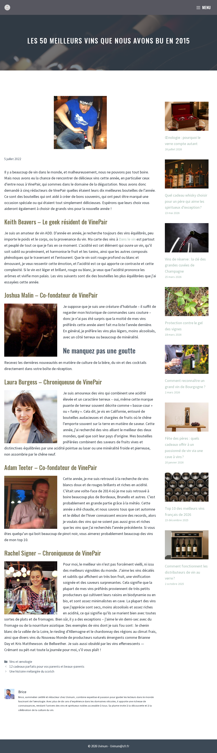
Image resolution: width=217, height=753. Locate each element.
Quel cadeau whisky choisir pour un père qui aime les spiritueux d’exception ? (186, 201)
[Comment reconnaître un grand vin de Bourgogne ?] (187, 370)
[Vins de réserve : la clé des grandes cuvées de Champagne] (187, 249)
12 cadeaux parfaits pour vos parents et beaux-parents (46, 666)
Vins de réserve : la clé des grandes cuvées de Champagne (185, 265)
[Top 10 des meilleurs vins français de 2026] (187, 498)
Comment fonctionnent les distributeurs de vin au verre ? (186, 572)
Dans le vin (127, 239)
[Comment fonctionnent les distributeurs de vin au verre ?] (187, 556)
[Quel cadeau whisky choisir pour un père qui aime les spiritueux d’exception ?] (187, 185)
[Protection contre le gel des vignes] (187, 313)
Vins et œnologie (20, 662)
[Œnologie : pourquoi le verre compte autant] (187, 127)
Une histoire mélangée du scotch (31, 671)
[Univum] (7, 7)
